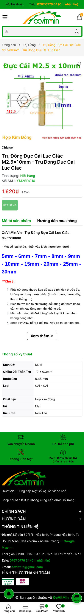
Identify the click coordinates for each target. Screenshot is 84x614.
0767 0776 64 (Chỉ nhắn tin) (30, 560)
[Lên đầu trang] (77, 586)
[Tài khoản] (15, 4)
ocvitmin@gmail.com (27, 567)
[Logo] (42, 17)
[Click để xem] (42, 100)
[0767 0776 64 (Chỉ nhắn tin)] (53, 4)
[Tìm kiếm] (77, 31)
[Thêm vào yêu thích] (79, 63)
